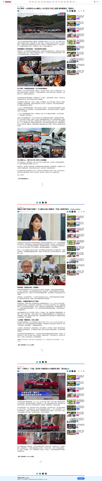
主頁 (18, 6)
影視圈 (77, 30)
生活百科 (77, 18)
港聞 (21, 6)
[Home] (8, 1)
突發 (77, 67)
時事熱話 (77, 24)
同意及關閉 (81, 478)
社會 (23, 6)
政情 (23, 207)
